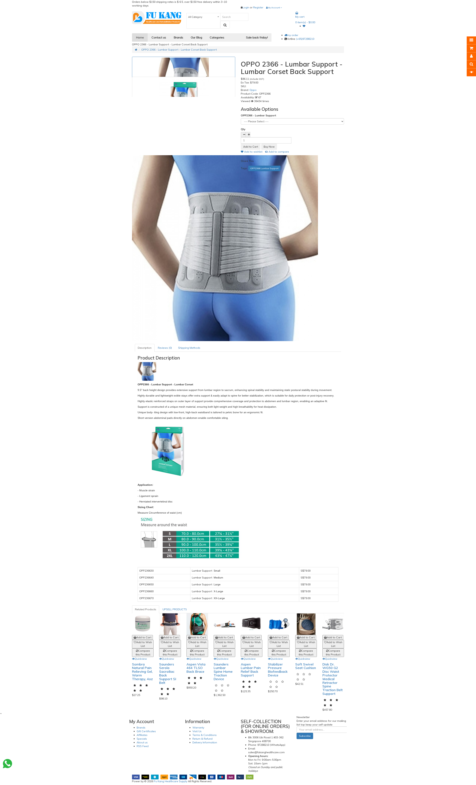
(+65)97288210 (305, 39)
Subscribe (305, 736)
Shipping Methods (189, 347)
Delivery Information (204, 742)
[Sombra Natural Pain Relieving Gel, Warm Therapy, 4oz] (143, 624)
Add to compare (278, 151)
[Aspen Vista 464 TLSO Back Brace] (197, 624)
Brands (141, 727)
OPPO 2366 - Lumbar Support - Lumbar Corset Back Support (179, 49)
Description (145, 347)
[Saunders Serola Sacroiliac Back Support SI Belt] (170, 624)
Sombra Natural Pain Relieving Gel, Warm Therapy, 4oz (142, 671)
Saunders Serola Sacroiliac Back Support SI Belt (167, 673)
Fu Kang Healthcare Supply (170, 781)
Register (258, 7)
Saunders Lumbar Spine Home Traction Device (223, 671)
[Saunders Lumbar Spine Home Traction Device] (224, 624)
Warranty (198, 727)
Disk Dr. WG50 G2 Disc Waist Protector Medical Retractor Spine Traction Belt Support (332, 679)
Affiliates (142, 735)
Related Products (145, 609)
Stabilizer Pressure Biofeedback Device (278, 669)
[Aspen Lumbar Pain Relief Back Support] (251, 624)
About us (142, 742)
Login (246, 7)
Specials (142, 738)
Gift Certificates (146, 731)
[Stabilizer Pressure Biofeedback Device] (279, 624)
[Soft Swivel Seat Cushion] (306, 624)
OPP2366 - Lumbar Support (258, 115)
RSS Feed (143, 746)
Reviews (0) (165, 347)
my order (292, 35)
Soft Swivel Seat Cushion (305, 666)
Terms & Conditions (204, 735)
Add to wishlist (252, 151)
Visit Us (197, 731)
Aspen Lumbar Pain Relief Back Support (251, 669)
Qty (243, 129)
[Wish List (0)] (304, 26)
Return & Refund (202, 738)
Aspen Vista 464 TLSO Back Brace (195, 668)
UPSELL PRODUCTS (175, 609)
